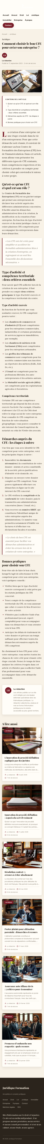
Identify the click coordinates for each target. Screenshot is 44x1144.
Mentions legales (9, 1107)
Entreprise (18, 20)
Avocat (14, 15)
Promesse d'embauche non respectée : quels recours (18, 1045)
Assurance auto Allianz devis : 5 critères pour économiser (19, 988)
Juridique (35, 15)
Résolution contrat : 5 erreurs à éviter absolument (18, 873)
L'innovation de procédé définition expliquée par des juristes (22, 759)
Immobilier (7, 20)
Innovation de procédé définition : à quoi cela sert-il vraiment (21, 816)
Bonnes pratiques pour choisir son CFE (22, 122)
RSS (19, 1107)
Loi (27, 15)
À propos (28, 20)
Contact (8, 25)
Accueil (6, 15)
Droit (22, 15)
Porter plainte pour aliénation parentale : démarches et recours (21, 930)
